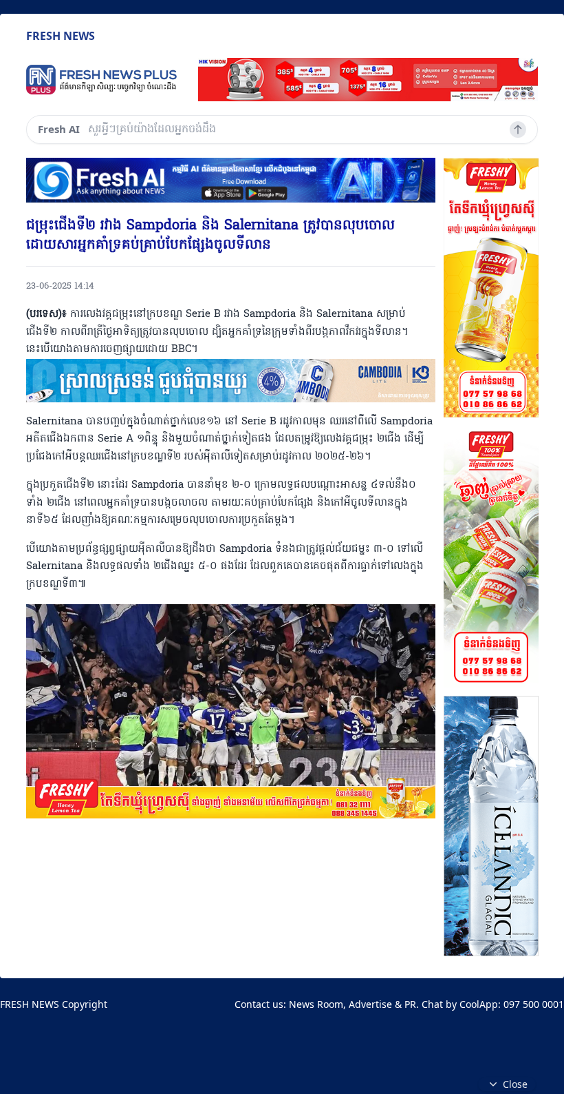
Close (515, 1084)
